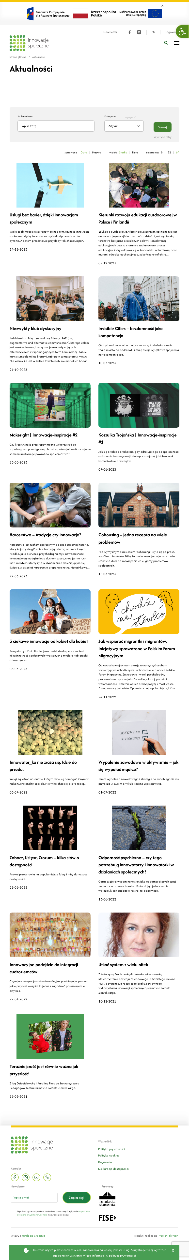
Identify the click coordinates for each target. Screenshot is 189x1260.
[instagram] (139, 32)
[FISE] (107, 1217)
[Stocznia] (107, 1198)
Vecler (163, 1235)
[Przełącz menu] (176, 43)
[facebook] (129, 32)
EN (153, 32)
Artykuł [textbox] (113, 126)
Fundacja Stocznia (33, 1235)
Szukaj (162, 127)
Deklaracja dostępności (113, 1169)
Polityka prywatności (111, 1149)
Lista (135, 152)
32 (169, 152)
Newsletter (110, 32)
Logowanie (172, 32)
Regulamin (105, 1162)
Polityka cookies (108, 1155)
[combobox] (124, 126)
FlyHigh (173, 1235)
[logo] (29, 43)
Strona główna (18, 57)
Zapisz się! (76, 1197)
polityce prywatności (122, 1255)
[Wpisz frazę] (166, 43)
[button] (182, 31)
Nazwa (96, 152)
